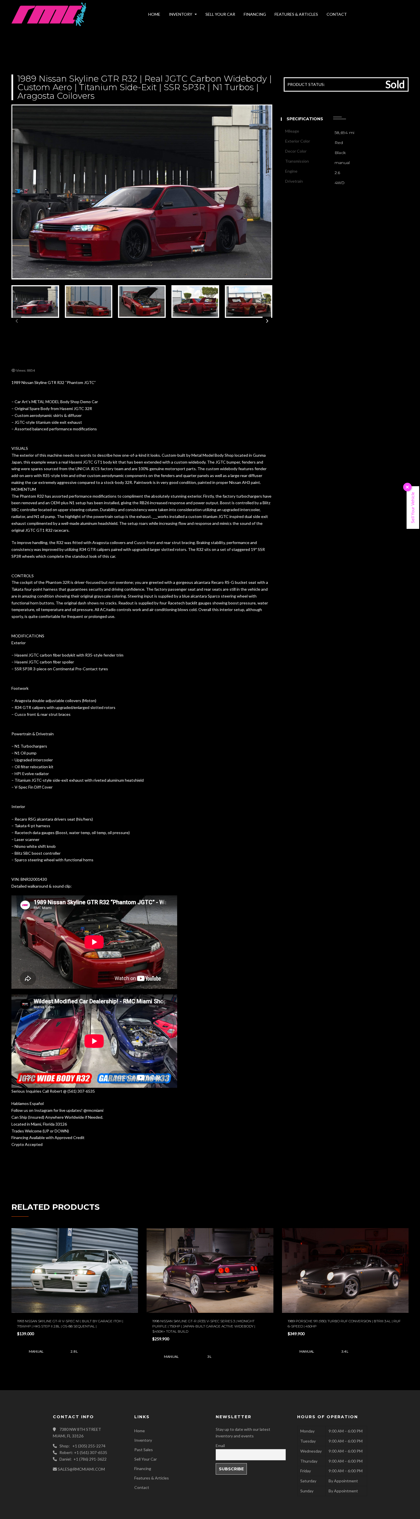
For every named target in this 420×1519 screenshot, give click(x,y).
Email (148, 94)
